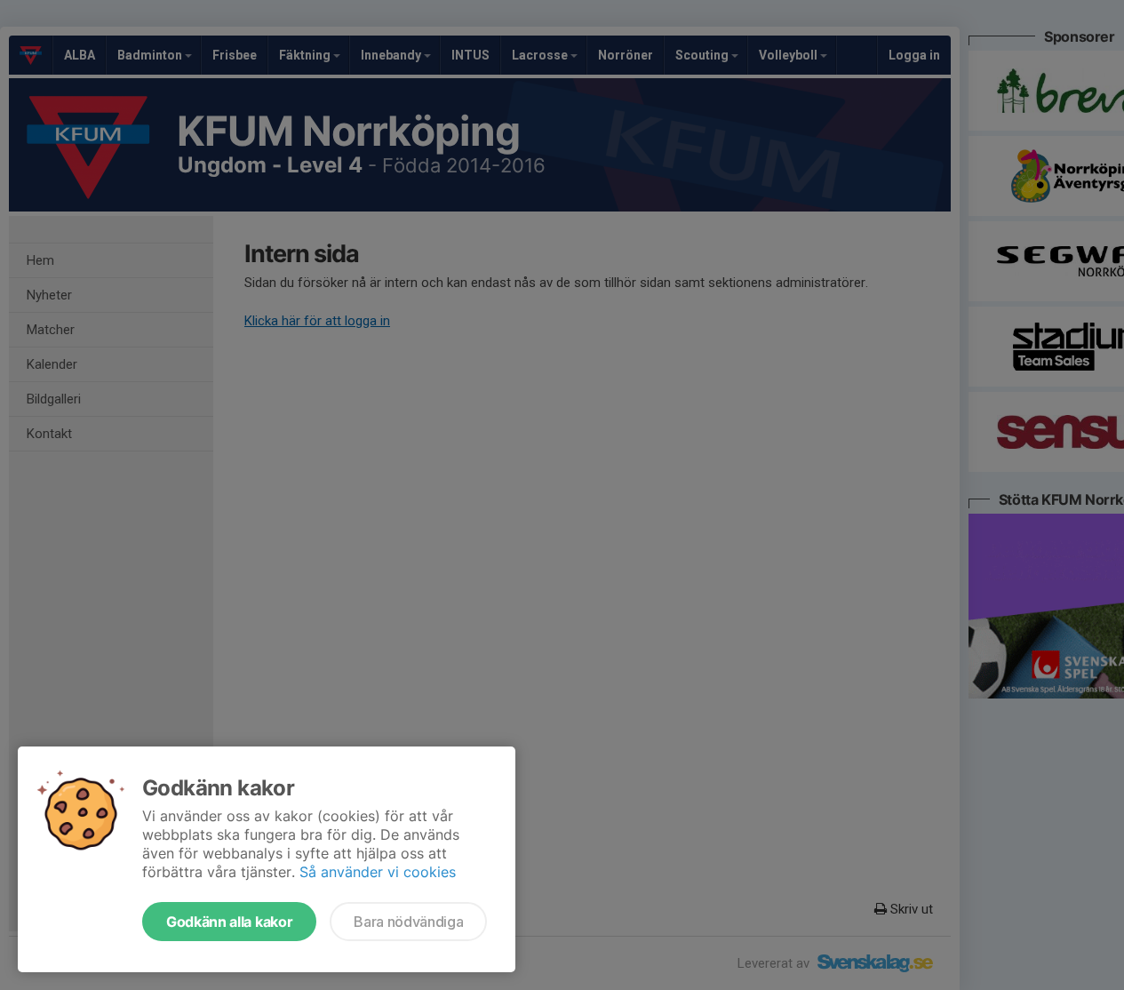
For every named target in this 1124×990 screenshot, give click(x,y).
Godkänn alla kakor (229, 921)
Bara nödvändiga (408, 921)
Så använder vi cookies (377, 872)
